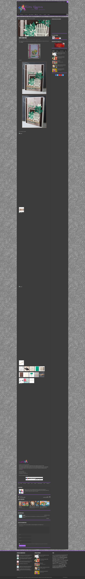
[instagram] (61, 2)
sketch (65, 566)
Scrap (26, 14)
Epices (64, 560)
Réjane (22, 42)
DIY (63, 559)
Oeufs (60, 563)
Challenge (54, 559)
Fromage (56, 562)
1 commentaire (34, 39)
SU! (19, 484)
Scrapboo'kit (54, 566)
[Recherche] (67, 2)
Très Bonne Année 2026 (44, 559)
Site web (20, 540)
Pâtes (58, 565)
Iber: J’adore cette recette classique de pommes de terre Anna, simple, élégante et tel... (25, 570)
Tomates (60, 567)
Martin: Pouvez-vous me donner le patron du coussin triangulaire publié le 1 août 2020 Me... (25, 558)
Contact (48, 14)
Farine (57, 561)
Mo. (20, 39)
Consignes (58, 559)
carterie (35, 483)
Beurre (66, 556)
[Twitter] (58, 2)
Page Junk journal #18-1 (44, 571)
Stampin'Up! (48, 483)
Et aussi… (40, 14)
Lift (66, 562)
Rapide (60, 565)
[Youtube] (60, 2)
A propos (45, 14)
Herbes (62, 562)
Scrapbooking (60, 566)
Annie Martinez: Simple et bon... (23, 563)
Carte (32, 483)
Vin (62, 567)
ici (25, 472)
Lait (64, 562)
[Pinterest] (59, 2)
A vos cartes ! (62, 556)
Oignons (63, 563)
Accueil (18, 14)
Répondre (47, 518)
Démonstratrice (40, 483)
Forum (59, 561)
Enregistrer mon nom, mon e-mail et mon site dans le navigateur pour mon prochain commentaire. (34, 543)
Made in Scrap (57, 563)
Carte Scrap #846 (22, 497)
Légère (53, 563)
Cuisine (37, 14)
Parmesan (65, 563)
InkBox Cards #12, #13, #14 (44, 567)
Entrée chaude (61, 560)
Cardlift (28, 483)
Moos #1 (41, 563)
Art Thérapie (31, 14)
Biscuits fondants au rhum (44, 555)
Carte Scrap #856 (46, 497)
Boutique (24, 483)
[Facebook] (57, 2)
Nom (20, 534)
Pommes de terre (54, 565)
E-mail (20, 537)
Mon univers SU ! (23, 18)
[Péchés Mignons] (31, 8)
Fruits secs (59, 562)
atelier (21, 483)
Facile (66, 560)
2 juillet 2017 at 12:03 (46, 515)
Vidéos (22, 14)
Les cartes (28, 18)
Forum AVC (62, 561)
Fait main (54, 561)
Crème (61, 559)
